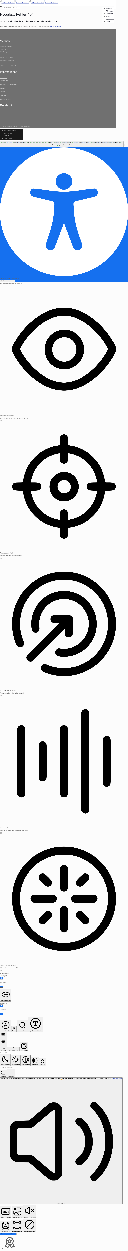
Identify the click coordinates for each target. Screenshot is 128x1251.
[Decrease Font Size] (1, 987)
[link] (21, 7)
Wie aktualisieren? (117, 1078)
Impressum (3, 78)
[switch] (1, 421)
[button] (124, 145)
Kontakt (2, 91)
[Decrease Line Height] (1, 1014)
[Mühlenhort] (29, 3)
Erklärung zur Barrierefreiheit (9, 84)
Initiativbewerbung (5, 99)
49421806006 (8, 138)
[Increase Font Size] (1, 978)
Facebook (3, 95)
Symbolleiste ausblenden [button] (7, 281)
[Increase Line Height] (1, 1005)
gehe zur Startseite (55, 26)
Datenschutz (4, 80)
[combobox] (62, 144)
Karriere (2, 88)
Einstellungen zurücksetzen (8, 1234)
